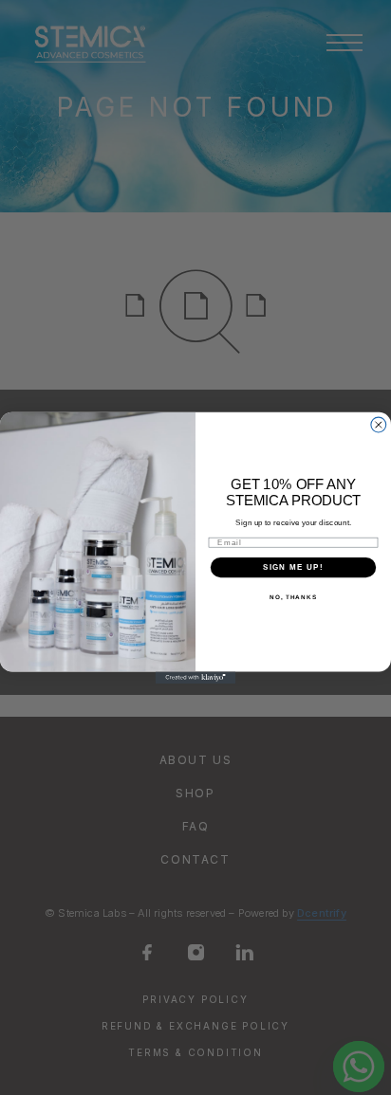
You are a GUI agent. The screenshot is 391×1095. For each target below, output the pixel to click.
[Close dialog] (378, 424)
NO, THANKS (293, 596)
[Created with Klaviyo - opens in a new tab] (196, 677)
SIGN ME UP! (293, 566)
